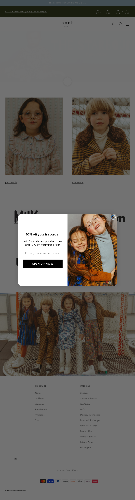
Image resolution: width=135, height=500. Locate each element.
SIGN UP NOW (43, 263)
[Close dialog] (113, 217)
